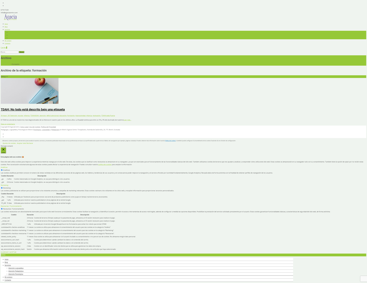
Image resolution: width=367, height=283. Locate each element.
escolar (20, 116)
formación (71, 116)
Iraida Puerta (110, 116)
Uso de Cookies (34, 127)
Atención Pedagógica (15, 35)
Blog (6, 27)
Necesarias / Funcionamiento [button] (11, 206)
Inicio (6, 24)
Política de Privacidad (48, 127)
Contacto (7, 43)
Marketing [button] (4, 185)
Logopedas (46, 130)
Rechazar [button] (29, 143)
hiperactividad (80, 116)
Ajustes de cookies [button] (9, 143)
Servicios (7, 29)
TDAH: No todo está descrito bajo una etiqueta (33, 109)
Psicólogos (37, 130)
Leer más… (127, 120)
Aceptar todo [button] (21, 143)
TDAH (32, 116)
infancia (27, 116)
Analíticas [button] (4, 167)
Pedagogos (55, 130)
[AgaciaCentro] (10, 20)
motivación (96, 116)
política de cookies (104, 164)
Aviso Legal (24, 127)
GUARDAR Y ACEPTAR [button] (8, 252)
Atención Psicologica (14, 38)
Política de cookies (170, 141)
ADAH (37, 116)
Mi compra (8, 41)
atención (14, 116)
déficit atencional (53, 116)
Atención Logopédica (15, 32)
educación (63, 116)
